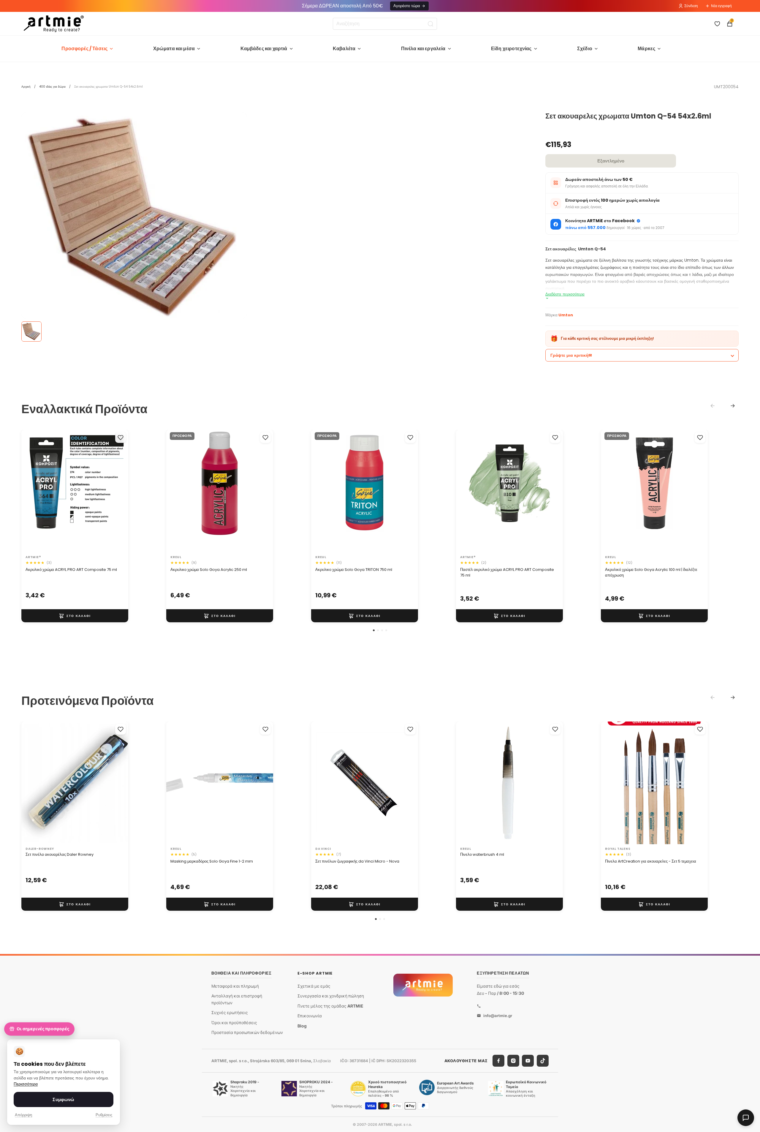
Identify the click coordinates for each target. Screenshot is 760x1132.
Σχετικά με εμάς (313, 986)
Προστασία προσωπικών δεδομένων (247, 1032)
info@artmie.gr (497, 1015)
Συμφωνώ (63, 1099)
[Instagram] (513, 1061)
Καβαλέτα (344, 48)
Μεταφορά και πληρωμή (235, 986)
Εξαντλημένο (610, 160)
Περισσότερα (26, 1084)
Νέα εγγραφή (721, 5)
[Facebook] (498, 1061)
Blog (302, 1025)
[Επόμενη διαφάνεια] (117, 491)
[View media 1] (31, 331)
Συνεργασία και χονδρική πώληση (330, 995)
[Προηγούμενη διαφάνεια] (32, 491)
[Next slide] (732, 406)
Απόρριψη (23, 1114)
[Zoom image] (134, 217)
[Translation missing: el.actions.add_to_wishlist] (120, 437)
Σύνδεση (691, 5)
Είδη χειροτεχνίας (511, 48)
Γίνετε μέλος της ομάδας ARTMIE (330, 1005)
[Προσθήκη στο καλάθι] (74, 615)
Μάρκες (646, 48)
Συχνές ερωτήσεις (229, 1012)
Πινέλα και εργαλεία (423, 48)
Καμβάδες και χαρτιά (263, 48)
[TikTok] (543, 1061)
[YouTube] (528, 1061)
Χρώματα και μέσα (174, 48)
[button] (374, 630)
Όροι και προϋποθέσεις (234, 1022)
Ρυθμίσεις (104, 1114)
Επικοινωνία (309, 1015)
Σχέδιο (584, 48)
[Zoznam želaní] (717, 24)
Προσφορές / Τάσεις (84, 48)
